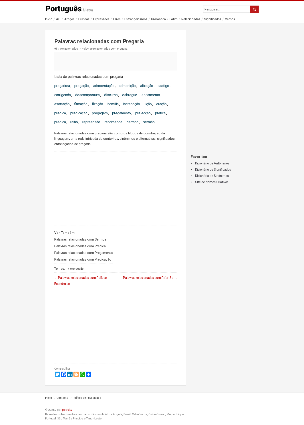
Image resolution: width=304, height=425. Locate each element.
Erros (117, 19)
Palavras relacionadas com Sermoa (80, 239)
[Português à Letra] (72, 8)
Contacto (62, 397)
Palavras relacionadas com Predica (80, 246)
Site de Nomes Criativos (212, 182)
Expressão (77, 268)
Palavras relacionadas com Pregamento (83, 253)
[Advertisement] (115, 61)
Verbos (230, 19)
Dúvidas (83, 19)
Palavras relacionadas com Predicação (82, 259)
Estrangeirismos (135, 19)
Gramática (158, 19)
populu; (67, 409)
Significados (212, 19)
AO (58, 19)
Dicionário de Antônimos (212, 163)
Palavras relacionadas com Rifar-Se (150, 277)
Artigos (69, 19)
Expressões (101, 19)
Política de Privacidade (87, 397)
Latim (174, 19)
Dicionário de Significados (213, 169)
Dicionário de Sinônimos (212, 176)
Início (48, 19)
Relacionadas (190, 19)
